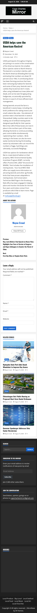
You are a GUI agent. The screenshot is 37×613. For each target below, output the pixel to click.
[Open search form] (33, 21)
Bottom (6, 38)
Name (6, 303)
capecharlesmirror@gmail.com (22, 498)
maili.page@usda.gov (13, 196)
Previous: (18, 244)
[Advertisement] (18, 523)
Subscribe (8, 477)
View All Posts (18, 231)
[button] (2, 21)
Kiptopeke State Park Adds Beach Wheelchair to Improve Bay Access (15, 365)
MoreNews (31, 608)
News (11, 38)
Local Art (27, 601)
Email (5, 311)
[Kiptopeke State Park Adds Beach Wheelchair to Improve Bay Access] (18, 351)
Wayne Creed (9, 51)
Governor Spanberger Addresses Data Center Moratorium (16, 429)
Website (6, 319)
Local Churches (18, 604)
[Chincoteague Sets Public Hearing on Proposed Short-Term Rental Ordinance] (18, 383)
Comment (7, 275)
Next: (15, 254)
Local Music (19, 601)
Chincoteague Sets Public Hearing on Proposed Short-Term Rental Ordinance (17, 397)
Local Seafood (28, 598)
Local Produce (8, 598)
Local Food (9, 601)
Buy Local (18, 598)
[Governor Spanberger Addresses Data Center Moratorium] (18, 415)
